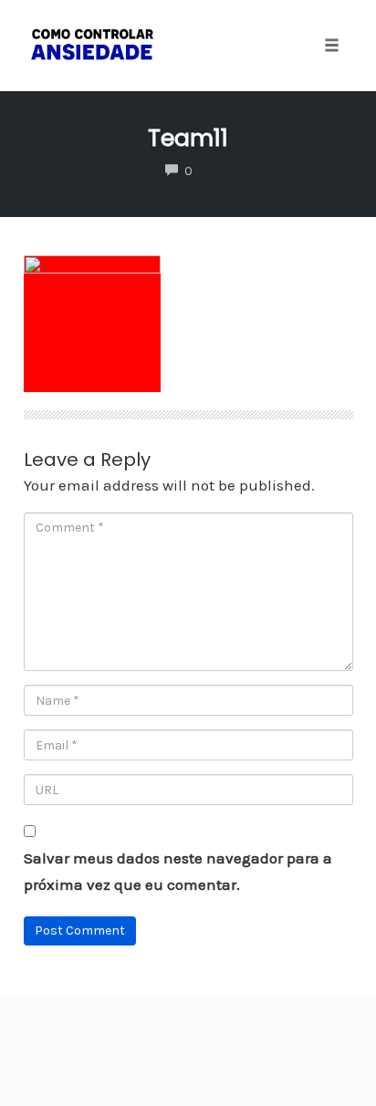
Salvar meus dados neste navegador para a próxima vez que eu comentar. (178, 871)
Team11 (188, 138)
